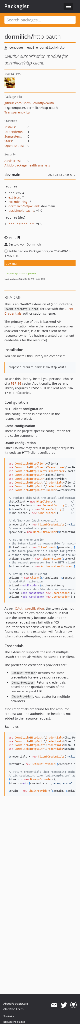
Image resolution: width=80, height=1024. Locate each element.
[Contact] (54, 1005)
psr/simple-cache (21, 210)
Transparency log (17, 112)
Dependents (13, 132)
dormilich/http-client (23, 206)
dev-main (13, 263)
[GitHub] (73, 1005)
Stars (8, 141)
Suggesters (12, 136)
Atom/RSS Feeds (13, 1009)
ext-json (14, 197)
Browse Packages (14, 1022)
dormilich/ (18, 36)
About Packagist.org (15, 1003)
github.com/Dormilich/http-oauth (29, 103)
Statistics (8, 1016)
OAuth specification (29, 608)
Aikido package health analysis (27, 165)
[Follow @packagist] (64, 1005)
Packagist (16, 6)
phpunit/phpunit (21, 224)
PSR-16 (16, 383)
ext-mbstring (18, 202)
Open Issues (13, 146)
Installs (9, 127)
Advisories (12, 161)
